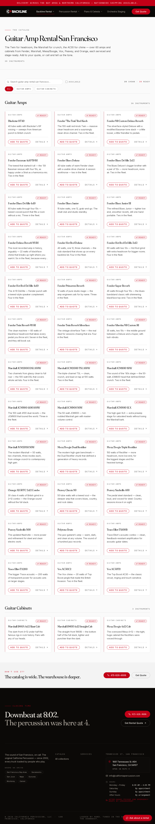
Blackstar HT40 (16, 121)
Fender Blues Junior (68, 203)
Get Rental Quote (134, 723)
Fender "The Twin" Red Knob (72, 121)
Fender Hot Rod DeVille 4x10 (23, 285)
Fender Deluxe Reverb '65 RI (23, 242)
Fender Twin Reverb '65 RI (22, 325)
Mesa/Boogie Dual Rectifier (72, 447)
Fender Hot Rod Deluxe (70, 242)
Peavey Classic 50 (67, 490)
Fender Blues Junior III (119, 203)
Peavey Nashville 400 (118, 490)
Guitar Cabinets (46, 89)
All (9, 89)
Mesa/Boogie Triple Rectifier (122, 447)
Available (75, 82)
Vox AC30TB (113, 569)
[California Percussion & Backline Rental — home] (17, 11)
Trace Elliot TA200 (18, 569)
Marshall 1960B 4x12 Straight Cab (75, 626)
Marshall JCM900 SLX (119, 407)
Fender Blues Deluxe (69, 160)
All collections (62, 759)
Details (40, 142)
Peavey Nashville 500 (19, 529)
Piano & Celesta (92, 11)
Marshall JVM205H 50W (21, 447)
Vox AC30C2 (64, 569)
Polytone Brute (65, 529)
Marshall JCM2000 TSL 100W (74, 368)
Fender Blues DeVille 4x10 (22, 203)
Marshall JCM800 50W (119, 368)
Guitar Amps (24, 89)
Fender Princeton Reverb (71, 285)
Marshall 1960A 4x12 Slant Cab (24, 626)
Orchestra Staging (116, 11)
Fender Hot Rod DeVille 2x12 (122, 242)
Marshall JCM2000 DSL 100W (24, 368)
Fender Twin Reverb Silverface (74, 325)
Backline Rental (44, 11)
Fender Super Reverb (118, 285)
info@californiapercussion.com (124, 775)
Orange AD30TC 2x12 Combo (24, 490)
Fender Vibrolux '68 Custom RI (123, 325)
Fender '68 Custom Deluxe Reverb (125, 121)
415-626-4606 (118, 675)
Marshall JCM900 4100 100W (24, 407)
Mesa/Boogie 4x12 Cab (119, 626)
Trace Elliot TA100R (117, 529)
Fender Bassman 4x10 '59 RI (23, 160)
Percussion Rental (68, 11)
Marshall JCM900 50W (70, 407)
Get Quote (140, 11)
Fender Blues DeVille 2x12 (120, 160)
